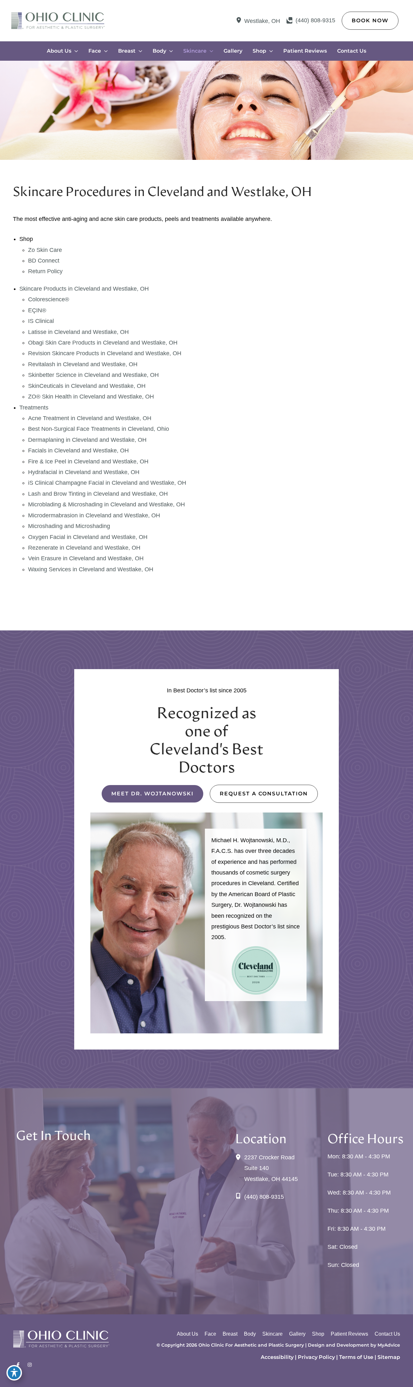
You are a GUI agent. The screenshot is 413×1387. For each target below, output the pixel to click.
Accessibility (277, 1357)
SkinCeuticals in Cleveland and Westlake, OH (87, 386)
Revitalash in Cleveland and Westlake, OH (82, 364)
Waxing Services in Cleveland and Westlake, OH (90, 569)
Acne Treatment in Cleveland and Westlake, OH (89, 418)
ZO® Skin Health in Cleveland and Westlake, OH (91, 396)
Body (250, 1334)
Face (210, 1334)
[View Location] (240, 21)
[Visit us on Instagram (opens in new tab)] (30, 1366)
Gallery (297, 1334)
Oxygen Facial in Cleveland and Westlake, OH (87, 537)
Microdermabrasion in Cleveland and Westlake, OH (94, 515)
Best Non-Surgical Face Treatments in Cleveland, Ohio (98, 429)
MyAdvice (389, 1345)
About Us (187, 1334)
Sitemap (389, 1357)
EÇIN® (37, 310)
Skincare (272, 1334)
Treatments (33, 407)
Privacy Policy (316, 1357)
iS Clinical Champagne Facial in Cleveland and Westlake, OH (107, 483)
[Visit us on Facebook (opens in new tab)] (18, 1366)
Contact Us (387, 1334)
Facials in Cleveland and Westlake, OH (78, 450)
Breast (230, 1334)
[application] (74, 51)
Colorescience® (48, 299)
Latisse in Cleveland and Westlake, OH (78, 332)
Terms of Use (356, 1357)
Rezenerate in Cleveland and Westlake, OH (84, 547)
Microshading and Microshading (69, 526)
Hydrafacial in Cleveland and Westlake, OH (83, 472)
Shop (318, 1334)
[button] (370, 21)
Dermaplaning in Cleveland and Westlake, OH (87, 440)
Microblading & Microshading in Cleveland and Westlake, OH (106, 504)
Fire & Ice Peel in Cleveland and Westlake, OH (88, 461)
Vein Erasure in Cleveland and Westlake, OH (86, 558)
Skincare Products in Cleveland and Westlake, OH (84, 288)
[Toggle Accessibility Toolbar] (14, 1373)
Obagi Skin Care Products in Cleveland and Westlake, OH (102, 342)
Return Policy (45, 271)
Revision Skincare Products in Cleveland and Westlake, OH (104, 353)
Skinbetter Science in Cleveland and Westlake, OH (93, 375)
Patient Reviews (349, 1334)
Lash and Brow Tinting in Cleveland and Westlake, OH (98, 494)
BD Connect (43, 260)
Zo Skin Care (45, 250)
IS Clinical (41, 321)
